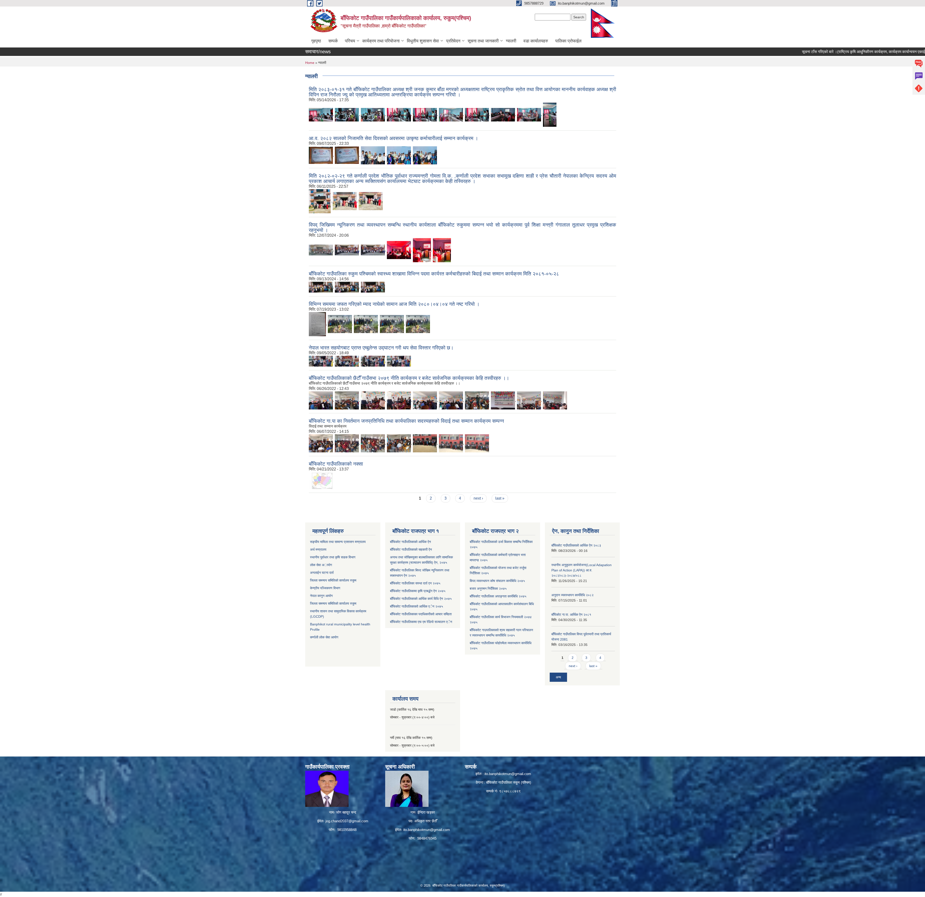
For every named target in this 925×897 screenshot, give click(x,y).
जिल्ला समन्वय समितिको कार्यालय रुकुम (333, 580)
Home (309, 63)
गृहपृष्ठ (316, 41)
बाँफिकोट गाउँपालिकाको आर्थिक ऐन (410, 542)
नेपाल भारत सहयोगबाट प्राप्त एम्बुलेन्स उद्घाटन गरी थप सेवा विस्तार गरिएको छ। (381, 347)
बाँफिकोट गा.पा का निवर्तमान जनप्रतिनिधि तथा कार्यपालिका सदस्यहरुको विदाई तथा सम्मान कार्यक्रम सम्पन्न (406, 421)
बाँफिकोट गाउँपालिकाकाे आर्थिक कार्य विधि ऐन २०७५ (421, 599)
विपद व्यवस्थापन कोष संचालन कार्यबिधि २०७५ (497, 581)
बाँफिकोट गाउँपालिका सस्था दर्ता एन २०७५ (415, 583)
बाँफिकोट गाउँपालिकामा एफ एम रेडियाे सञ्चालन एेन (421, 622)
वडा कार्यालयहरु (535, 41)
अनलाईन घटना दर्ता (322, 573)
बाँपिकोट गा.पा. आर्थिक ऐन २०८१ (571, 614)
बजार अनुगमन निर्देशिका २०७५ (488, 588)
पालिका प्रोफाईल (568, 41)
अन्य (558, 677)
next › (478, 498)
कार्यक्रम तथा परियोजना (381, 41)
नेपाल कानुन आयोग (321, 596)
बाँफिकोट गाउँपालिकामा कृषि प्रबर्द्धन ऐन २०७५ (417, 591)
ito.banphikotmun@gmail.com (426, 830)
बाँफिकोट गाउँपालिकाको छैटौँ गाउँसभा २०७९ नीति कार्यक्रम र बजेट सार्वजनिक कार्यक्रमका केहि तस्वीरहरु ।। (409, 378)
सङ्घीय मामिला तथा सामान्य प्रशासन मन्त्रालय (338, 542)
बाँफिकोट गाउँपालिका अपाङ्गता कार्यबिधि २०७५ (498, 596)
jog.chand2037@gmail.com (346, 821)
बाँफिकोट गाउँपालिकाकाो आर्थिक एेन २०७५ (416, 606)
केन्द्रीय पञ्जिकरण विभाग (325, 588)
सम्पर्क (333, 41)
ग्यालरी (511, 41)
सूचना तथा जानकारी (483, 41)
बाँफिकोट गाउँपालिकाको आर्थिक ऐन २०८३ (576, 545)
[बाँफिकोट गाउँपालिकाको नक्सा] (321, 480)
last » (499, 498)
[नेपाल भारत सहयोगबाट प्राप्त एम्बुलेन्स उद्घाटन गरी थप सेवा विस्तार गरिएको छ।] (321, 361)
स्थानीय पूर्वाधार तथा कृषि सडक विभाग (332, 557)
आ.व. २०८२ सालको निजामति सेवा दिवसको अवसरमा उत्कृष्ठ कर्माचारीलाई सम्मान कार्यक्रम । (393, 138)
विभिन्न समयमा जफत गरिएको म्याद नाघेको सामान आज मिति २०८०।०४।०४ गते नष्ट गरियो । (394, 304)
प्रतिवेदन (453, 41)
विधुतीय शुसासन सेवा (423, 41)
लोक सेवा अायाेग (321, 565)
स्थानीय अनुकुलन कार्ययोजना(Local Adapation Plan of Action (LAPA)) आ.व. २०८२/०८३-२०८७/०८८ (581, 570)
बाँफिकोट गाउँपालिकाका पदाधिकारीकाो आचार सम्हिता (421, 614)
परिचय (350, 41)
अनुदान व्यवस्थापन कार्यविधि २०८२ (572, 595)
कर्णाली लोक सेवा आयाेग (324, 637)
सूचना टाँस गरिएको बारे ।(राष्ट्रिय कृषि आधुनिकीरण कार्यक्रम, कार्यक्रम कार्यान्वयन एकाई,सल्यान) (832, 52)
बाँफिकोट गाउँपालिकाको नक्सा (336, 464)
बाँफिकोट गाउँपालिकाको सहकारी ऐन (411, 549)
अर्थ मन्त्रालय (318, 549)
